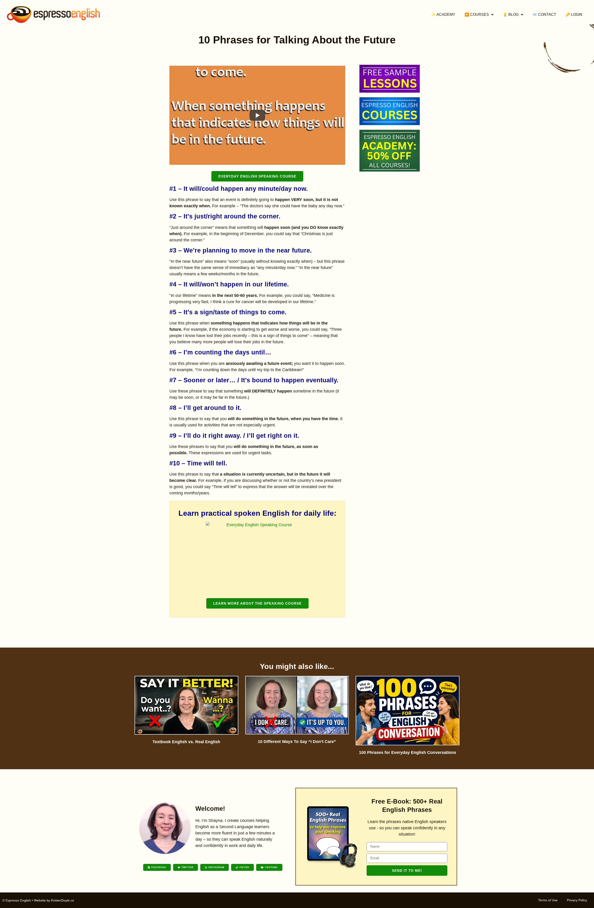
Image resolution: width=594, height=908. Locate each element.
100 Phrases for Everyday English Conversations (407, 752)
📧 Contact (544, 14)
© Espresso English (16, 900)
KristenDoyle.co (62, 900)
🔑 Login (573, 14)
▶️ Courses (477, 14)
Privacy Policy (577, 900)
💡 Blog (511, 14)
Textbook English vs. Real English (186, 741)
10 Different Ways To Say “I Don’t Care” (297, 741)
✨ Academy (443, 14)
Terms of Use (548, 900)
